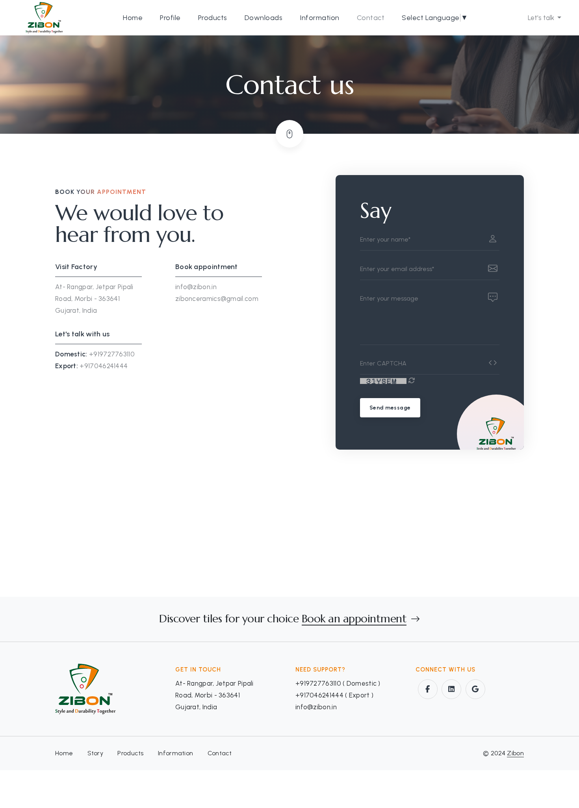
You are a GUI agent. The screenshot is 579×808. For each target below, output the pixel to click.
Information (320, 17)
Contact (371, 17)
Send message (390, 407)
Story (95, 753)
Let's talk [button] (542, 18)
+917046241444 (104, 366)
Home (133, 17)
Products (212, 17)
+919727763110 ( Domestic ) (337, 683)
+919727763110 (112, 354)
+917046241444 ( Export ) (334, 695)
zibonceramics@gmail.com (216, 299)
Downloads (264, 17)
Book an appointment (354, 618)
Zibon (515, 753)
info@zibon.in (196, 287)
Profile (170, 17)
